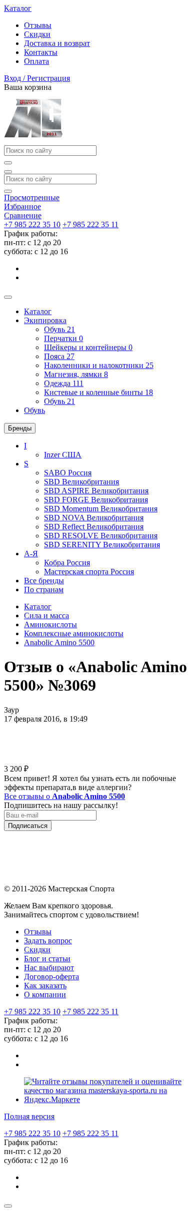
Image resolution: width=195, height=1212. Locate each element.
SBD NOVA (94, 517)
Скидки (37, 34)
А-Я (31, 553)
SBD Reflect (94, 526)
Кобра (67, 562)
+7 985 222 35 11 (90, 224)
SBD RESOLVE (101, 535)
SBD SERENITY (102, 544)
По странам (44, 589)
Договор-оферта (51, 976)
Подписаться (28, 825)
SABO (68, 472)
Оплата (36, 61)
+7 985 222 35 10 (32, 224)
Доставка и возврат (57, 43)
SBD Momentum (101, 508)
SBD (81, 481)
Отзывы (38, 25)
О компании (45, 994)
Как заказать (45, 985)
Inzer (63, 454)
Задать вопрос (48, 940)
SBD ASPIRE (96, 490)
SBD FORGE (96, 499)
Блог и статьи (47, 958)
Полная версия (29, 1116)
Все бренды (44, 580)
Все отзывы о (64, 796)
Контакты (41, 52)
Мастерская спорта (89, 571)
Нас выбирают (49, 967)
